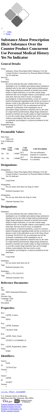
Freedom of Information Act (11, 409)
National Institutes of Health (11, 404)
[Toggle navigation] (2, 28)
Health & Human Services (11, 407)
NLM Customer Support (10, 411)
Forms (8, 34)
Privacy (12, 392)
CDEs (9, 32)
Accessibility (21, 392)
